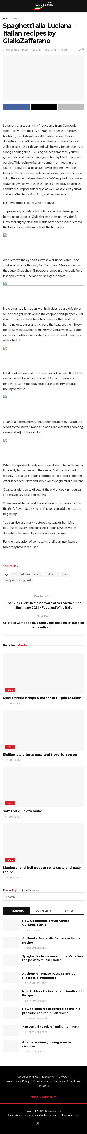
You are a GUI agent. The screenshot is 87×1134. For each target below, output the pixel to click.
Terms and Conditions (67, 1081)
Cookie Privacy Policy (16, 1081)
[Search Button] (80, 896)
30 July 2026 (13, 703)
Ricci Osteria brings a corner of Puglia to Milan (42, 698)
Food (16, 18)
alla (14, 574)
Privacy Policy (41, 1081)
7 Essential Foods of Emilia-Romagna (50, 1026)
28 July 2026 (13, 760)
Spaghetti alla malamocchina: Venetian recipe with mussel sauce (52, 958)
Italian (50, 574)
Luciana (63, 574)
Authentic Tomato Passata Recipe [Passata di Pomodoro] (48, 976)
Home (6, 18)
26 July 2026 (13, 877)
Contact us (43, 1085)
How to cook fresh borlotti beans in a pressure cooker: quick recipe (51, 1011)
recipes (10, 580)
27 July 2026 (13, 817)
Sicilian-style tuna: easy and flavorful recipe (40, 755)
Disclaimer (48, 1076)
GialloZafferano (31, 574)
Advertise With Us (27, 1076)
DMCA (63, 1076)
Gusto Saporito (53, 1110)
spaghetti (25, 580)
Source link (10, 566)
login (15, 890)
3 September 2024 (16, 49)
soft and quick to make (22, 811)
